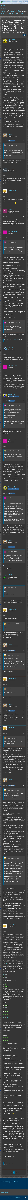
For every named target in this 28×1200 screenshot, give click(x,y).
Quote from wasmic (12, 242)
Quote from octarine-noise (13, 322)
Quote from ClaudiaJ (12, 145)
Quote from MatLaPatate (13, 624)
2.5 (11, 11)
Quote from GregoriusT (13, 451)
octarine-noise (16, 339)
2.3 (8, 11)
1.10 (19, 13)
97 (19, 1172)
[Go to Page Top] (25, 1197)
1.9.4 (16, 13)
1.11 (22, 13)
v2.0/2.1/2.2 (4, 11)
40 (14, 1172)
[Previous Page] (6, 1172)
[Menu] (26, 2)
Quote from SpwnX (11, 587)
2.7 (16, 11)
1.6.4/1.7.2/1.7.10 (5, 13)
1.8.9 (12, 13)
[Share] (24, 35)
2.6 (14, 11)
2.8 (19, 11)
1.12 (25, 13)
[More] (24, 46)
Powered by (14, 1197)
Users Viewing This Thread (9, 1182)
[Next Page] (21, 1172)
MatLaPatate (15, 1163)
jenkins (20, 10)
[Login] (22, 2)
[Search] (18, 2)
